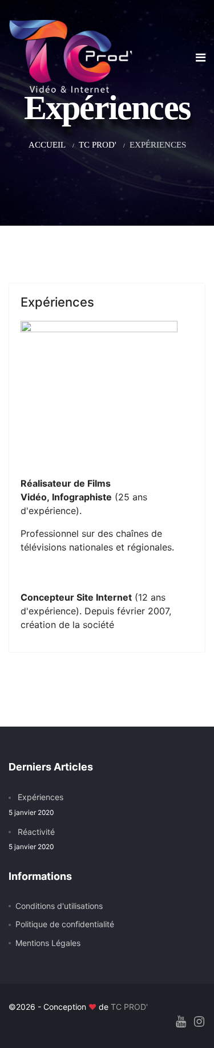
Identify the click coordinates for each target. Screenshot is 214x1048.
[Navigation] (200, 58)
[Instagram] (199, 1021)
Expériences (57, 302)
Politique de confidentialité (64, 924)
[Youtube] (181, 1021)
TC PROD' (129, 1007)
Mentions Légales (47, 943)
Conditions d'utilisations (59, 906)
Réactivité (32, 839)
